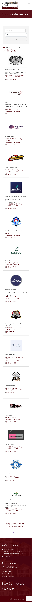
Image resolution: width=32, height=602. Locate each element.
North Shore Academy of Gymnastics (15, 196)
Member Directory (8, 574)
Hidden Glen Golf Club (11, 503)
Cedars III (7, 102)
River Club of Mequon (11, 354)
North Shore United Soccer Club (14, 231)
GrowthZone (21, 599)
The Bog (7, 260)
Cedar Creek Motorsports (12, 167)
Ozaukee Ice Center (10, 289)
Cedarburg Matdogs (10, 385)
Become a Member (8, 576)
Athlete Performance (10, 474)
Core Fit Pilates (9, 444)
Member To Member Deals (18, 525)
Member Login (6, 571)
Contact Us (20, 526)
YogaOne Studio (9, 136)
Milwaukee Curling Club (12, 69)
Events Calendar (21, 523)
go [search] (17, 39)
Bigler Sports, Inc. (10, 415)
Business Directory (10, 523)
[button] (4, 47)
